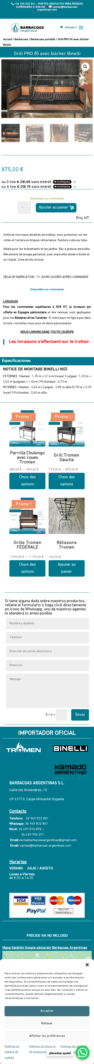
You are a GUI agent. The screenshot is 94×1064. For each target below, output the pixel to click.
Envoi (80, 715)
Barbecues (21, 39)
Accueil (7, 39)
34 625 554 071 (32, 835)
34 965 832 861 (37, 818)
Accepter (47, 1011)
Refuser (47, 1023)
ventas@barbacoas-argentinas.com (45, 845)
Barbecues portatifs (43, 39)
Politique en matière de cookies (12, 1052)
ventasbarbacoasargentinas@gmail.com (48, 840)
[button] (87, 964)
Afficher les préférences (47, 1036)
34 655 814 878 (29, 829)
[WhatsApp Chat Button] (82, 1052)
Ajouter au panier (53, 208)
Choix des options (27, 480)
